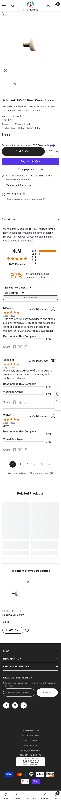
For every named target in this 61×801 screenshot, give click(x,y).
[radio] (45, 251)
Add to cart (23, 151)
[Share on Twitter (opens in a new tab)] (20, 347)
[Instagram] (15, 705)
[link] (16, 545)
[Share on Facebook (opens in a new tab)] (14, 347)
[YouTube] (23, 705)
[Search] (13, 6)
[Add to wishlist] (50, 152)
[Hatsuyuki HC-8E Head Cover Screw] (16, 593)
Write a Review (30, 297)
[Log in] (48, 5)
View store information (18, 185)
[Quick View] (27, 581)
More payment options (30, 169)
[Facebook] (6, 705)
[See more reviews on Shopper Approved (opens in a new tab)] (25, 347)
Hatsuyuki (17, 116)
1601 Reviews (19, 264)
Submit (47, 692)
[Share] (56, 152)
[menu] (4, 6)
